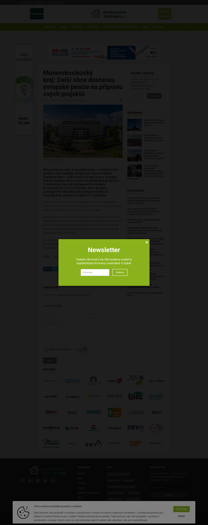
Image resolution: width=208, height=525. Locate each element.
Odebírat (120, 272)
